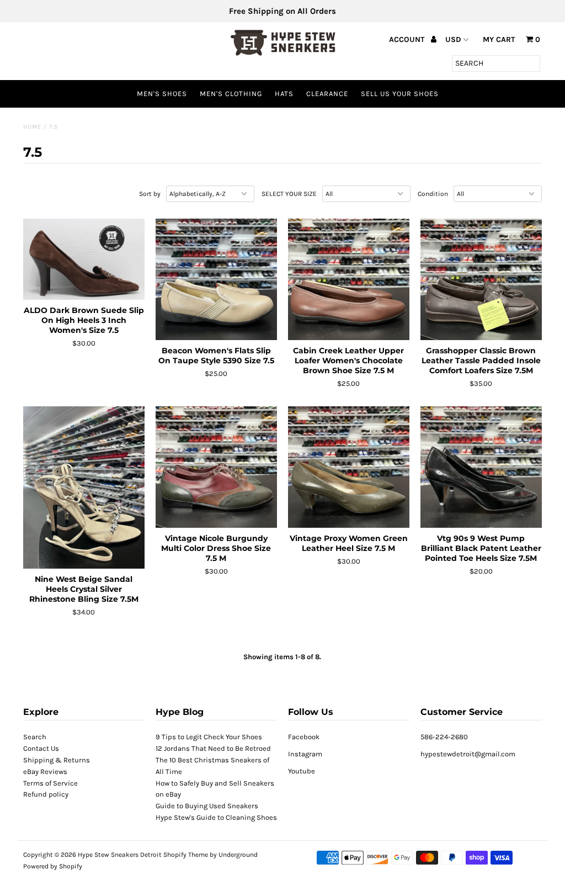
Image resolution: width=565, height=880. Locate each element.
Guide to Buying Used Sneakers (207, 806)
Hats (284, 93)
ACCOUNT (408, 39)
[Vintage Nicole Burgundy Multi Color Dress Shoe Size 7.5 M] (216, 467)
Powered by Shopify (52, 866)
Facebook (303, 737)
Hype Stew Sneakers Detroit (120, 854)
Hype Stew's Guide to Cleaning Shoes (216, 817)
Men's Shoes (162, 93)
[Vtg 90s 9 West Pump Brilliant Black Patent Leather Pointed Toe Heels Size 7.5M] (481, 467)
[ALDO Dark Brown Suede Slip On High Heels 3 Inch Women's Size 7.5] (84, 259)
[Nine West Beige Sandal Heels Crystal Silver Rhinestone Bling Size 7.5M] (84, 487)
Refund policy (45, 794)
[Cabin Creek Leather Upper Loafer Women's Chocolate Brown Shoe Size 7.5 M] (348, 279)
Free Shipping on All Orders (282, 11)
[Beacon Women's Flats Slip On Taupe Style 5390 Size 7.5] (216, 279)
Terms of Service (50, 783)
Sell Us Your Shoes (400, 93)
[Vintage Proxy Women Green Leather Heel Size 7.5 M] (348, 467)
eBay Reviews (45, 771)
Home (32, 126)
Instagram (305, 754)
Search (34, 737)
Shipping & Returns (56, 760)
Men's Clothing (231, 93)
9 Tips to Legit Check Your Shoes (209, 737)
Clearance (327, 93)
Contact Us (41, 748)
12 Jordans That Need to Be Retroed (213, 748)
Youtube (301, 771)
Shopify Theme (185, 854)
